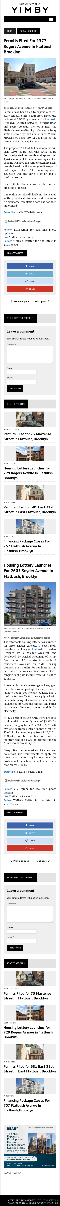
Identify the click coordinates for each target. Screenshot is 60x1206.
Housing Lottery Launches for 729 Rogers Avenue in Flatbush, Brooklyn (28, 473)
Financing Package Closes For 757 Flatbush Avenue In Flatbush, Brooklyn (27, 546)
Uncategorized (15, 253)
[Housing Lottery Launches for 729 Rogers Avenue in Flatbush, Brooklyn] (30, 459)
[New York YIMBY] (30, 8)
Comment (12, 343)
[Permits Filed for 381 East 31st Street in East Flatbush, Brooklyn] (30, 498)
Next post (40, 301)
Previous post (21, 301)
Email (10, 377)
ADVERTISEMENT (13, 1172)
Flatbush (50, 119)
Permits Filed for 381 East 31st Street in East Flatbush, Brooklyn (30, 509)
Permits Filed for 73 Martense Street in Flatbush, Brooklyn (27, 436)
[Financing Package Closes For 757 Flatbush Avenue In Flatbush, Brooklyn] (30, 532)
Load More (30, 1184)
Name (10, 368)
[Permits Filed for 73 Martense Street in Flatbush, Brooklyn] (30, 425)
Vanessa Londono (15, 108)
